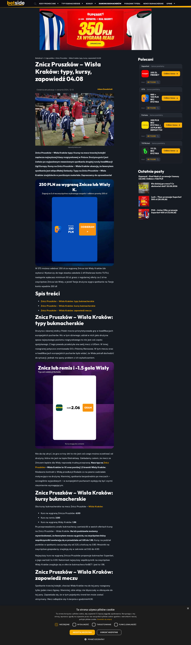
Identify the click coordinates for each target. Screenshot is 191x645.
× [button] (188, 608)
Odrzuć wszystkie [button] (109, 632)
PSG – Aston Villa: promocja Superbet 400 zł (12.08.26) (164, 211)
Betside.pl (39, 58)
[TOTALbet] (145, 151)
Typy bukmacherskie (71, 4)
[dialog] (95, 625)
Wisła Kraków (96, 506)
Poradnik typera (132, 4)
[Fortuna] (145, 125)
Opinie (169, 4)
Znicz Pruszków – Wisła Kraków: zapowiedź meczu (66, 310)
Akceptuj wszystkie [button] (82, 632)
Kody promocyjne (47, 4)
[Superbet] (145, 73)
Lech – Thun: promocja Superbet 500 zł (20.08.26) (166, 198)
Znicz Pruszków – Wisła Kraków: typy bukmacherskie (67, 301)
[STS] (145, 98)
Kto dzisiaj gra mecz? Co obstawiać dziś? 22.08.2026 (164, 184)
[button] (35, 3)
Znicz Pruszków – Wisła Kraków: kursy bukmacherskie (68, 306)
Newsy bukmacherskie (153, 4)
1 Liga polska (49, 58)
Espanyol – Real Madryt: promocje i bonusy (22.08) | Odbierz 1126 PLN (159, 177)
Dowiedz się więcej (104, 619)
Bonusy (89, 4)
